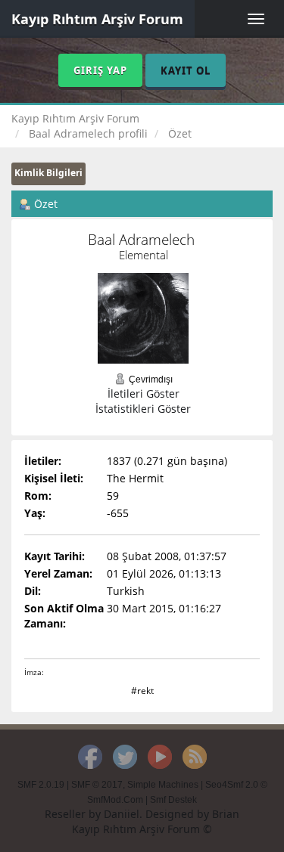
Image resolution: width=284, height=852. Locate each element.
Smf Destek (173, 800)
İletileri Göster (143, 393)
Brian (225, 814)
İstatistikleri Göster (143, 408)
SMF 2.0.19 (40, 784)
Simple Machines (162, 784)
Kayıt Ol (186, 70)
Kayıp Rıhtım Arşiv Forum (97, 19)
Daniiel (121, 814)
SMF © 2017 (97, 784)
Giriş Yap (100, 70)
